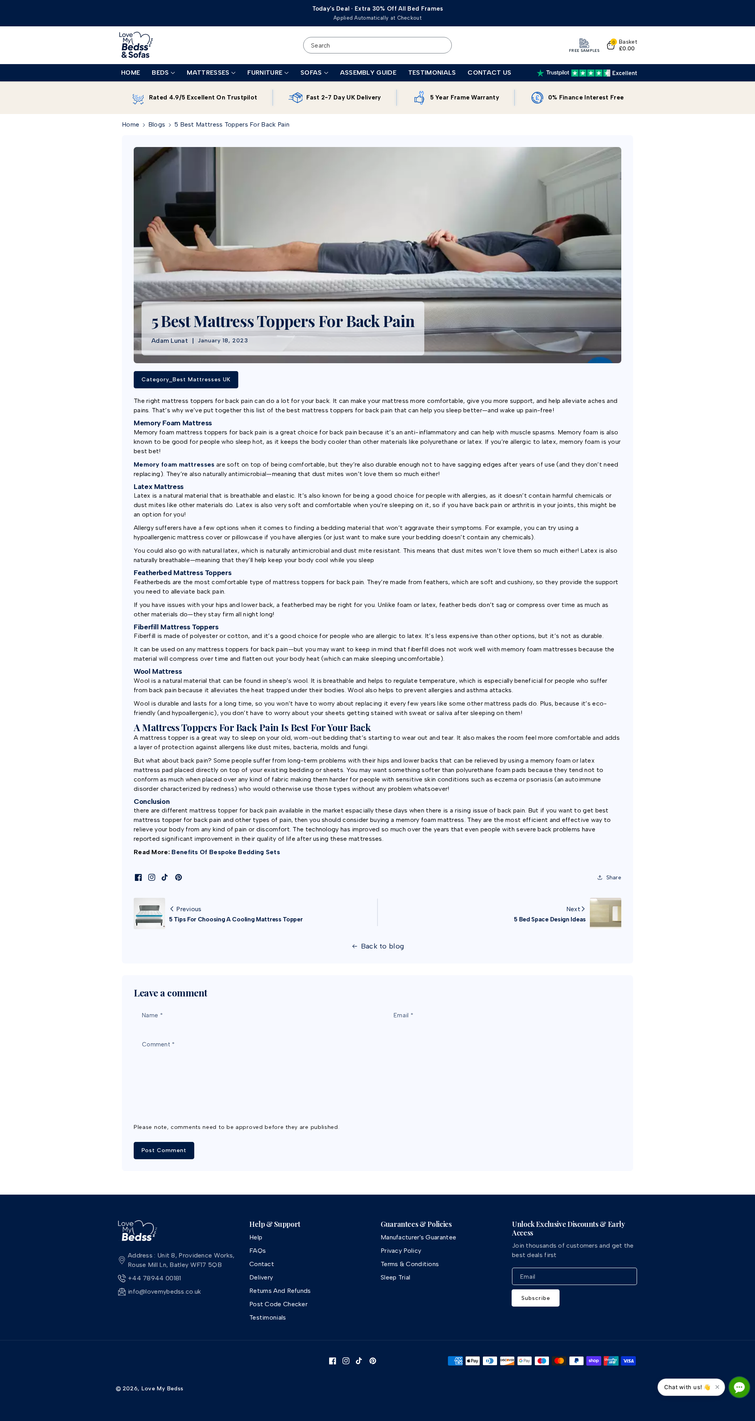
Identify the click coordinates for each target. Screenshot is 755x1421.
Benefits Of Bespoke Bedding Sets (225, 852)
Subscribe (535, 1298)
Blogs (157, 124)
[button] (163, 72)
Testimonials (267, 1317)
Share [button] (614, 877)
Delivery (261, 1277)
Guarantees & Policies (416, 1224)
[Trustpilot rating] (587, 73)
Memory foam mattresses (174, 464)
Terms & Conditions (410, 1264)
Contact (261, 1264)
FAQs (257, 1250)
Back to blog (382, 946)
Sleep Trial (395, 1277)
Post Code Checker (278, 1304)
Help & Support (274, 1224)
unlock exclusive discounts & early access (568, 1228)
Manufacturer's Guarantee (418, 1237)
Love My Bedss (163, 1388)
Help (255, 1237)
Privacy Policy (401, 1250)
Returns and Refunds (280, 1290)
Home (130, 124)
